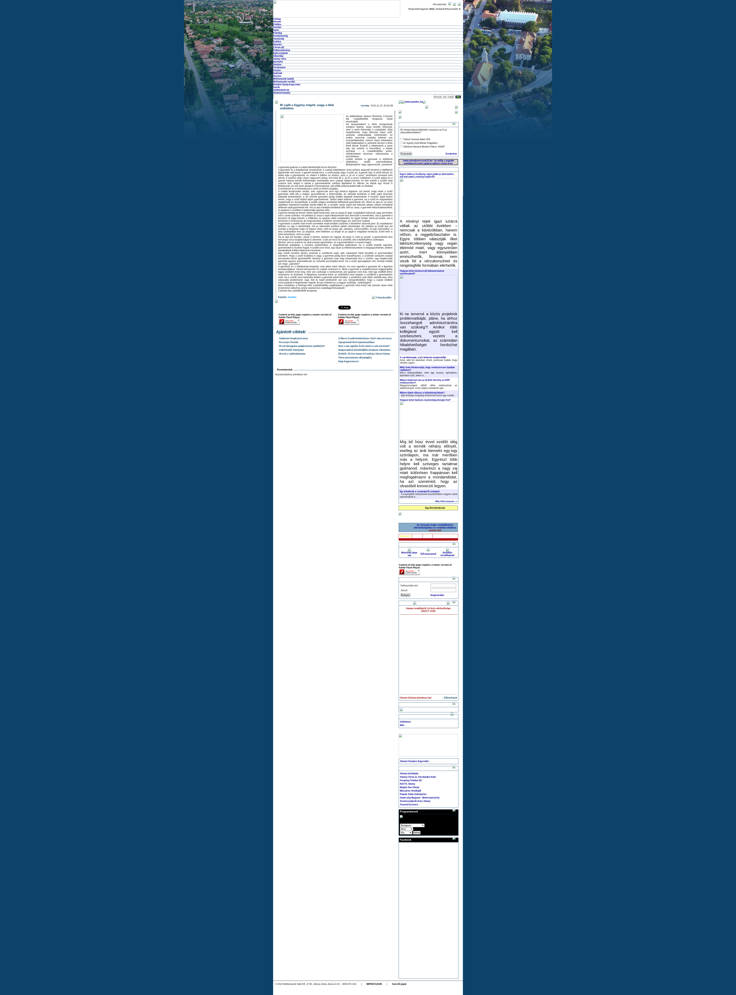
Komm (427, 536)
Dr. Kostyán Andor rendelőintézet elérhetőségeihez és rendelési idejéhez (435, 528)
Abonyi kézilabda (409, 773)
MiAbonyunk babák (283, 78)
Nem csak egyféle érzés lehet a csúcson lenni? (364, 346)
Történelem (279, 67)
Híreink (277, 21)
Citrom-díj (278, 47)
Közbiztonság (280, 36)
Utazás (277, 70)
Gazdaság (278, 38)
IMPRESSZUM (374, 984)
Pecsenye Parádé (288, 342)
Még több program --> (446, 501)
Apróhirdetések (435, 507)
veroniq (365, 105)
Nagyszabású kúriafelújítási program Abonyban (364, 350)
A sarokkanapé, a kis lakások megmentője (423, 357)
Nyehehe (278, 61)
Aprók (276, 87)
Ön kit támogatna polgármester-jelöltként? (302, 346)
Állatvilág (278, 56)
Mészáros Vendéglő (410, 790)
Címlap (277, 19)
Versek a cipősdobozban (292, 353)
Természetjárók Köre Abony (415, 801)
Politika (277, 24)
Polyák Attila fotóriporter (413, 794)
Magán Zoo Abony (409, 787)
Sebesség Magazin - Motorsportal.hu (419, 797)
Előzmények (450, 697)
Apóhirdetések (281, 90)
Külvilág (277, 33)
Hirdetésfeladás (282, 92)
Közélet (277, 27)
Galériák (277, 73)
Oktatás (277, 44)
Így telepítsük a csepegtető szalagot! (420, 491)
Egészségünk (280, 53)
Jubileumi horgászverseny (293, 338)
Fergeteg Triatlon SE (411, 780)
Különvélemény (281, 50)
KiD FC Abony (407, 784)
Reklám (277, 64)
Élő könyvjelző (428, 554)
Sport (276, 30)
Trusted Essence (409, 804)
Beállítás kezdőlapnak (447, 554)
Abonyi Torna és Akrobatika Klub (418, 777)
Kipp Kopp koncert (348, 361)
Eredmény (451, 153)
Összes (277, 76)
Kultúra (277, 41)
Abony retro (279, 59)
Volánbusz (405, 721)
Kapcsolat (294, 84)
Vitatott (417, 536)
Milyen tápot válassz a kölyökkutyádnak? (422, 392)
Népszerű (405, 536)
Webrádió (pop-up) (409, 554)
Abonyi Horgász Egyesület (414, 761)
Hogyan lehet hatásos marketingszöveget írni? (425, 400)
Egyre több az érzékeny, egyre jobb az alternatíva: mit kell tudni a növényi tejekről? (427, 175)
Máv (402, 725)
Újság (285, 84)
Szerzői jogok (399, 984)
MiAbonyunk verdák (284, 81)
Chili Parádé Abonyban (291, 350)
